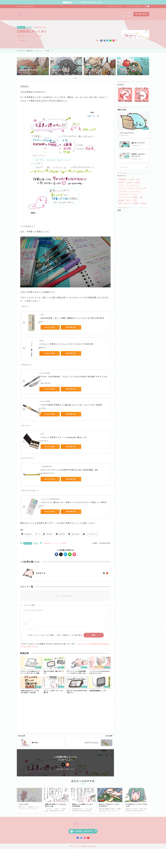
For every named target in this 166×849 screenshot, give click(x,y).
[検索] (146, 167)
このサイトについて (113, 6)
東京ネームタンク (124, 203)
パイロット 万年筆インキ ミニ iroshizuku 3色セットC (63, 437)
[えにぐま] (26, 14)
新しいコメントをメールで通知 (42, 635)
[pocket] (113, 40)
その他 (29, 27)
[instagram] (148, 6)
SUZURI (121, 182)
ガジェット (21, 27)
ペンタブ (134, 194)
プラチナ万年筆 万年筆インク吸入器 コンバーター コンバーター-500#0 (70, 405)
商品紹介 (22, 36)
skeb (138, 179)
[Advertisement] (65, 714)
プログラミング (123, 194)
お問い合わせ (141, 14)
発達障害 (136, 203)
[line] (110, 40)
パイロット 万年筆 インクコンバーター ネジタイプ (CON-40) (66, 344)
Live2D (131, 179)
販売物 (143, 203)
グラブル (131, 188)
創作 (141, 197)
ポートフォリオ (123, 197)
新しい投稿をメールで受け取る (70, 635)
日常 (135, 200)
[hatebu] (107, 40)
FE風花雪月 (122, 179)
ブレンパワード (135, 191)
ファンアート (122, 191)
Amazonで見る (49, 327)
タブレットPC (141, 188)
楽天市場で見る (71, 327)
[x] (104, 40)
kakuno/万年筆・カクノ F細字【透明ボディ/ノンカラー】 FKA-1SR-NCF (71, 318)
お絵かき (138, 182)
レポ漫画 (134, 197)
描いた (129, 200)
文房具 (39, 36)
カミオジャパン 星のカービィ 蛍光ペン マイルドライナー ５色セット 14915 (72, 502)
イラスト (31, 36)
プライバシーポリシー (133, 6)
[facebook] (101, 40)
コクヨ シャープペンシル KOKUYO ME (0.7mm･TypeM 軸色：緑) (68, 470)
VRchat (129, 182)
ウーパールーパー (133, 185)
